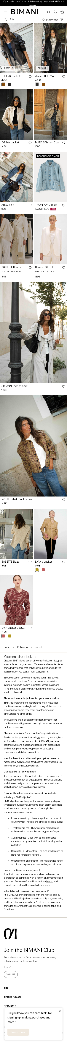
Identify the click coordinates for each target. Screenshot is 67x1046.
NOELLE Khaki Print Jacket (17, 499)
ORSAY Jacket (10, 142)
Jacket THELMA (44, 76)
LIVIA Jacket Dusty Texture (12, 627)
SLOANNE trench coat (14, 386)
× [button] (60, 1011)
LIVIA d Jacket (43, 561)
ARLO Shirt (7, 205)
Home (7, 647)
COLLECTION (22, 647)
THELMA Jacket (10, 76)
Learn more (18, 1032)
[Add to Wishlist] (29, 76)
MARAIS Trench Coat (47, 142)
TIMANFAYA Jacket (46, 205)
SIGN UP (10, 974)
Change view (50, 19)
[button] (6, 12)
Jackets (39, 647)
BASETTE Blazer (10, 561)
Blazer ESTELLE (44, 267)
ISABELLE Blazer (11, 267)
